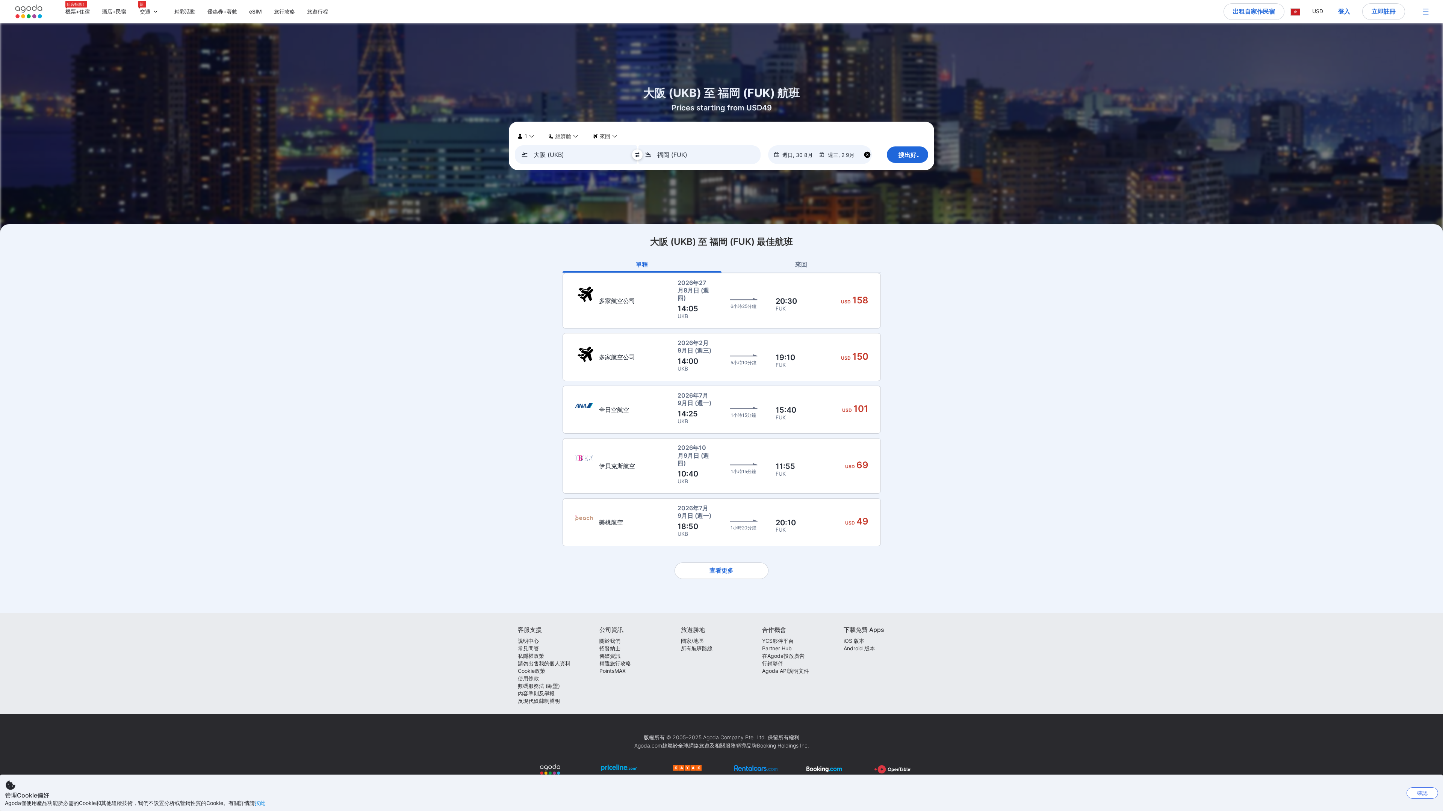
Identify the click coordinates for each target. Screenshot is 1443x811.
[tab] (642, 264)
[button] (1295, 11)
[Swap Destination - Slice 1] (637, 154)
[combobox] (578, 154)
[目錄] (1425, 11)
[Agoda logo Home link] (29, 11)
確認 (1422, 793)
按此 (260, 803)
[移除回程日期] (867, 155)
